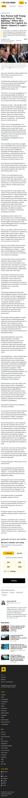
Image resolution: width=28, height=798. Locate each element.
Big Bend (20, 6)
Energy (2, 706)
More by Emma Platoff (12, 618)
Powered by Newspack (6, 794)
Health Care (3, 710)
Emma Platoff (6, 39)
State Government (5, 722)
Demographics (4, 701)
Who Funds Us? (4, 741)
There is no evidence (7, 230)
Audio (2, 759)
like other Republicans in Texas (15, 147)
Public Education (5, 719)
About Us (3, 732)
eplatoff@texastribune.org (14, 603)
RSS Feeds (3, 764)
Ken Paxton (19, 81)
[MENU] (26, 3)
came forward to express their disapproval (13, 362)
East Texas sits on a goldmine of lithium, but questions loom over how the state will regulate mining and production (17, 657)
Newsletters (4, 757)
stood (25, 81)
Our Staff (3, 734)
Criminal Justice (5, 13)
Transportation (4, 724)
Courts (2, 697)
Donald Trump (19, 592)
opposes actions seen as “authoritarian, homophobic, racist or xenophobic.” (12, 137)
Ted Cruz (6, 253)
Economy (3, 703)
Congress (12, 592)
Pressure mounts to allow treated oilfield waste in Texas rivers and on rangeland (17, 628)
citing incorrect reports (8, 128)
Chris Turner (5, 276)
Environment (4, 708)
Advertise (3, 679)
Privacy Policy (4, 752)
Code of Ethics (4, 748)
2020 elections (5, 592)
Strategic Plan (4, 743)
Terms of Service (5, 750)
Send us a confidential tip (7, 682)
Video (2, 761)
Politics (2, 717)
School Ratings (12, 6)
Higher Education (5, 713)
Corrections (3, 755)
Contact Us (3, 677)
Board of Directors (5, 736)
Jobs (2, 739)
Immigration (4, 715)
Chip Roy (19, 366)
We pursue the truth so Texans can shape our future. (8, 686)
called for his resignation (8, 368)
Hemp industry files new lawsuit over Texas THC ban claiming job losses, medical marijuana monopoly (18, 646)
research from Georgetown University (12, 210)
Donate (21, 2)
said (16, 491)
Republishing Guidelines (6, 745)
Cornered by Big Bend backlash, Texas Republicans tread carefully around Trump (18, 637)
